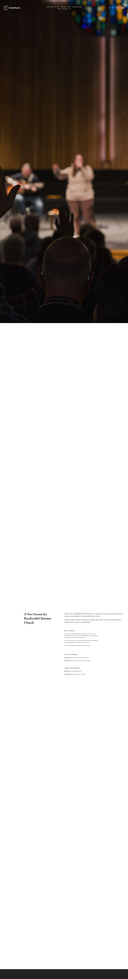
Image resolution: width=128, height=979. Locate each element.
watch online (120, 7)
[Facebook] (112, 7)
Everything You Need (77, 6)
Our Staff (57, 6)
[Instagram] (109, 7)
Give (70, 8)
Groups (69, 6)
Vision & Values (50, 6)
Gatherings (63, 6)
